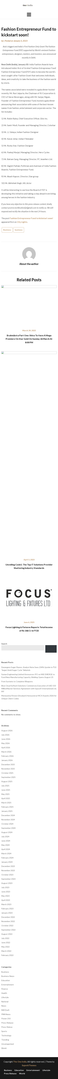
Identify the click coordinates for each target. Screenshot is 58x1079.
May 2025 (5, 794)
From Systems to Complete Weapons (17, 681)
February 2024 (7, 858)
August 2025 (6, 781)
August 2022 (6, 934)
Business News (7, 976)
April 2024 (5, 849)
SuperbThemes (29, 1065)
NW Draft (5, 1010)
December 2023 (8, 866)
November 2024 (8, 819)
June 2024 (5, 841)
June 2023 (5, 891)
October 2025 (7, 773)
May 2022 (5, 947)
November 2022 (8, 921)
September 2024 (8, 828)
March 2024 (6, 853)
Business (7, 230)
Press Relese (6, 1027)
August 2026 (6, 730)
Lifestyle (5, 997)
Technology (6, 1035)
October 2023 (7, 874)
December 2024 (8, 815)
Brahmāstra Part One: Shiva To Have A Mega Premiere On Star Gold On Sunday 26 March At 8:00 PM (29, 338)
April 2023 (5, 900)
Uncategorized (7, 1044)
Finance (4, 989)
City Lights (22, 222)
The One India (20, 1061)
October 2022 (7, 925)
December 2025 (8, 764)
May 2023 (5, 896)
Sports (4, 1031)
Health (4, 993)
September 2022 (8, 930)
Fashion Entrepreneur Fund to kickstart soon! (31, 218)
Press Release (7, 1023)
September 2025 (8, 777)
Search (4, 644)
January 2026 (7, 760)
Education (5, 980)
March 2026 (6, 752)
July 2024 (5, 836)
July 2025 (5, 785)
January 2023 (7, 913)
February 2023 (7, 908)
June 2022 (5, 942)
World (3, 1048)
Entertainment (7, 984)
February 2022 (7, 955)
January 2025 (7, 811)
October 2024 (7, 824)
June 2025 (5, 790)
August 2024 (6, 832)
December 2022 (8, 917)
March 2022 (6, 951)
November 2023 (8, 870)
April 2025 (5, 798)
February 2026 (7, 756)
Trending (5, 1040)
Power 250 (6, 1018)
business (19, 230)
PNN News (6, 1014)
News (3, 1006)
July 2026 (5, 735)
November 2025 (8, 769)
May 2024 (5, 845)
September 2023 (8, 879)
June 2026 (5, 739)
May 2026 (5, 743)
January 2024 (7, 862)
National (4, 1001)
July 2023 (5, 887)
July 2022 (5, 938)
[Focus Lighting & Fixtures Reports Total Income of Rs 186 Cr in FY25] (29, 597)
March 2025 (6, 802)
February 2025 (7, 807)
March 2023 (6, 904)
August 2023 (6, 883)
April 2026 (5, 747)
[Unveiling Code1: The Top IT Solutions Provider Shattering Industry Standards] (29, 453)
